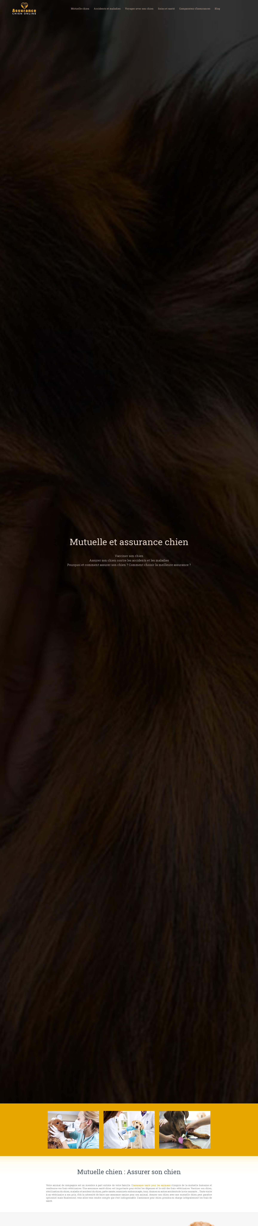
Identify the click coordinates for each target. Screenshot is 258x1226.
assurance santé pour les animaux (152, 1185)
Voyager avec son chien (139, 8)
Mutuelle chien (80, 8)
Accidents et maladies (107, 8)
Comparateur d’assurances (194, 8)
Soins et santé (166, 8)
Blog (217, 8)
